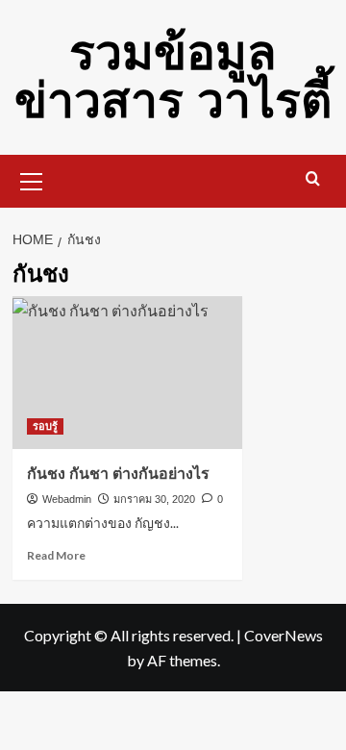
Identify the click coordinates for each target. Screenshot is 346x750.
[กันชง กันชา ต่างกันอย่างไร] (127, 372)
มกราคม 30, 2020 (154, 499)
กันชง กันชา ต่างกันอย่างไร (118, 473)
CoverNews (283, 635)
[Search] (313, 179)
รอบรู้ (45, 426)
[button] (31, 179)
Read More (56, 555)
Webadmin (66, 499)
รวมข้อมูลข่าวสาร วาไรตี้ (173, 77)
